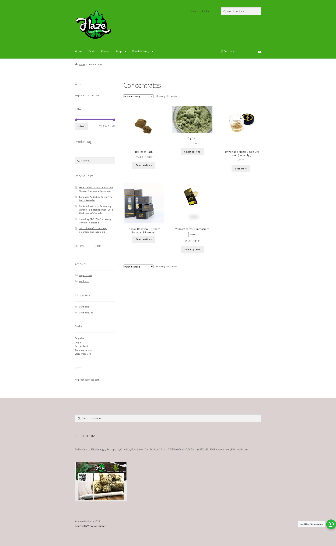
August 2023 (85, 275)
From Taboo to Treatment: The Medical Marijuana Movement (96, 189)
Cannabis (84, 306)
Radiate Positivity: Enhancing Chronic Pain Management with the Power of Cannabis (96, 210)
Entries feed (81, 346)
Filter (81, 126)
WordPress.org (83, 353)
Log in (78, 342)
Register (79, 338)
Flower (105, 51)
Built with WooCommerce (90, 526)
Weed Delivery (140, 51)
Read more (241, 168)
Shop (118, 51)
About (194, 11)
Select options (144, 165)
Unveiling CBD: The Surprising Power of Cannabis (95, 221)
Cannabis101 (86, 312)
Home (78, 51)
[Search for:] (95, 160)
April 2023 (84, 281)
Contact (206, 11)
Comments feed (83, 350)
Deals (91, 51)
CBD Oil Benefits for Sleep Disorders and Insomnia (93, 230)
